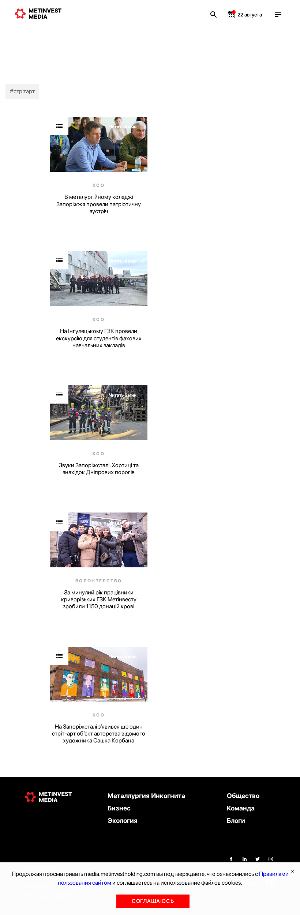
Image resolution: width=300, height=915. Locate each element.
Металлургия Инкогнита (146, 795)
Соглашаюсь (153, 901)
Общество (243, 795)
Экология (123, 820)
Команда (241, 808)
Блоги (236, 820)
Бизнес (119, 808)
